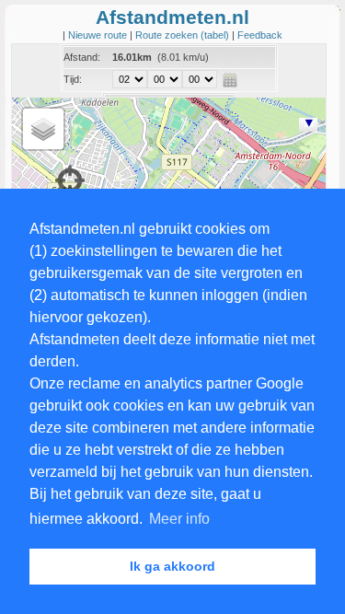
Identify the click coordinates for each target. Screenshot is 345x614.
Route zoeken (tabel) (183, 35)
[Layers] (43, 129)
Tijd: (72, 79)
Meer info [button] (179, 519)
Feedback (259, 35)
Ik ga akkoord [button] (172, 566)
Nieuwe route (99, 35)
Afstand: (81, 57)
